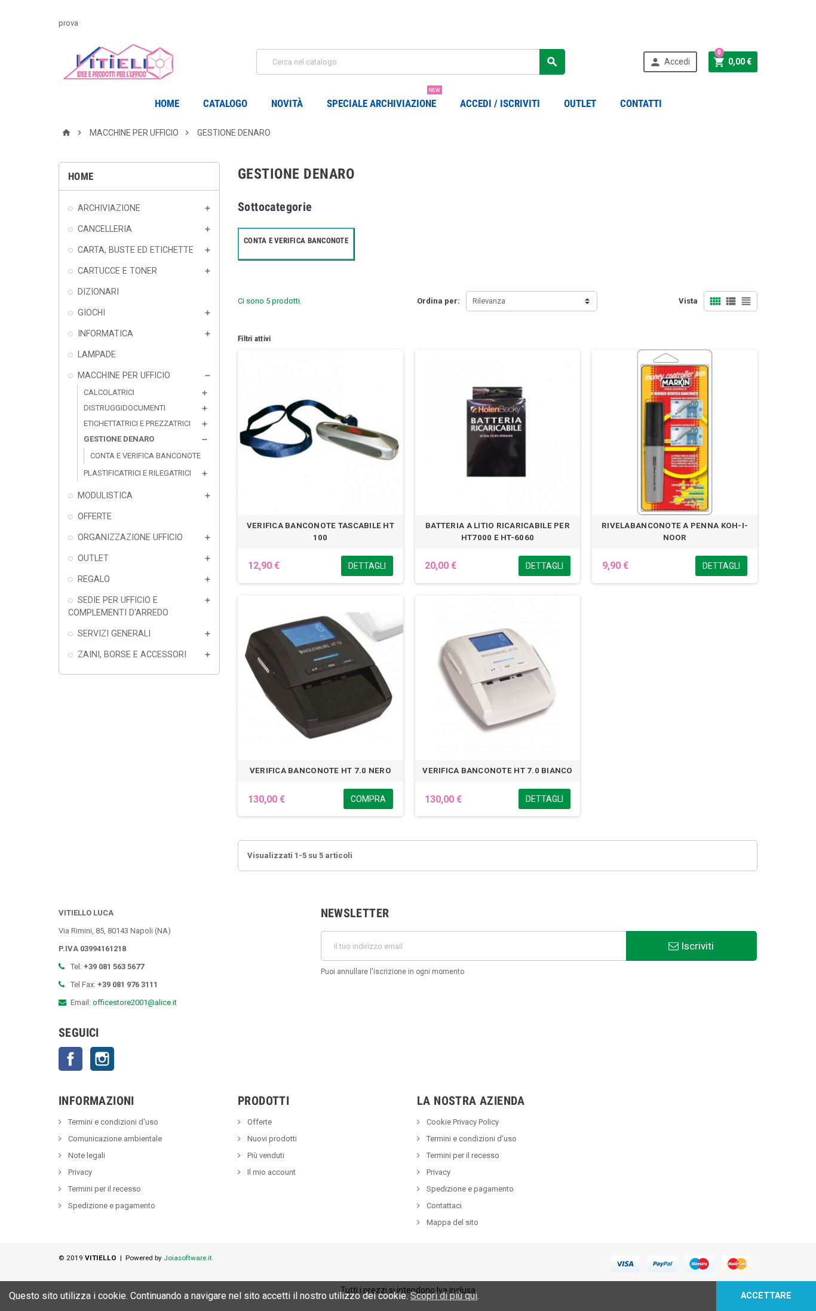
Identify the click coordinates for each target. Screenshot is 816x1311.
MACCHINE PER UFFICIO (124, 375)
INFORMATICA (105, 333)
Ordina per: (438, 300)
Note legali (85, 1155)
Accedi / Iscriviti (500, 103)
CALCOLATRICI (109, 392)
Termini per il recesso (103, 1188)
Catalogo (225, 103)
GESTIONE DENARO (119, 438)
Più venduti (265, 1155)
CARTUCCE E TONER (117, 270)
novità (287, 103)
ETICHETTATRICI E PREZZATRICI (137, 423)
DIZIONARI (98, 291)
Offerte (259, 1121)
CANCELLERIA (105, 229)
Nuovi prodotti (271, 1138)
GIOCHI (91, 312)
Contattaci (443, 1205)
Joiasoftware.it (188, 1258)
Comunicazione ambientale (114, 1138)
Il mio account (271, 1172)
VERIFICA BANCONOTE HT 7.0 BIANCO (497, 770)
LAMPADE (97, 354)
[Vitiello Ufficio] (119, 61)
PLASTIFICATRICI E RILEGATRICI (137, 472)
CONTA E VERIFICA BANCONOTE (145, 455)
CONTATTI (641, 103)
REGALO (94, 579)
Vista (688, 300)
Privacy (79, 1172)
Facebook (70, 1059)
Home (167, 103)
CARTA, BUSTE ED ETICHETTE (136, 250)
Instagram (102, 1059)
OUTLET (580, 103)
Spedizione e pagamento (110, 1205)
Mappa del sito (451, 1222)
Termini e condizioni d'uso (112, 1121)
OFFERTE (95, 516)
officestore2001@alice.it (135, 1002)
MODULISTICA (105, 495)
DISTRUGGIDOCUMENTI (124, 407)
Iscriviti (696, 946)
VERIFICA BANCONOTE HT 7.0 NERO (320, 770)
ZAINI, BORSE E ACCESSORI (132, 654)
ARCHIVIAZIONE (109, 208)
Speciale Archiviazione (383, 98)
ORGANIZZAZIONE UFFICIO (130, 537)
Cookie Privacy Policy (462, 1121)
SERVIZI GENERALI (114, 633)
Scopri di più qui (443, 1295)
